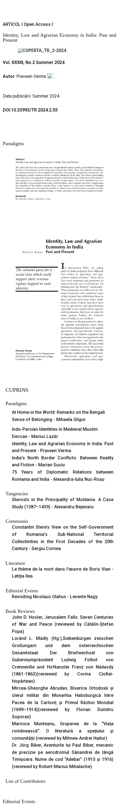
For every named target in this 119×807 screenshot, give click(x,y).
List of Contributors (25, 781)
